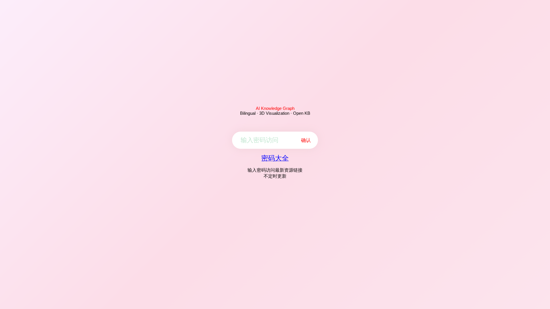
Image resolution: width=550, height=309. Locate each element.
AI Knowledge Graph (275, 108)
